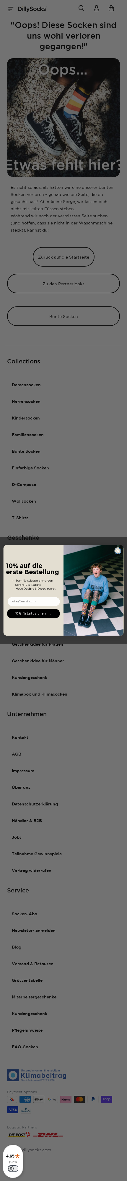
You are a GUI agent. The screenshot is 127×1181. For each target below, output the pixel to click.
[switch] (13, 1168)
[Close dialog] (118, 551)
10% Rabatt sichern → (33, 613)
